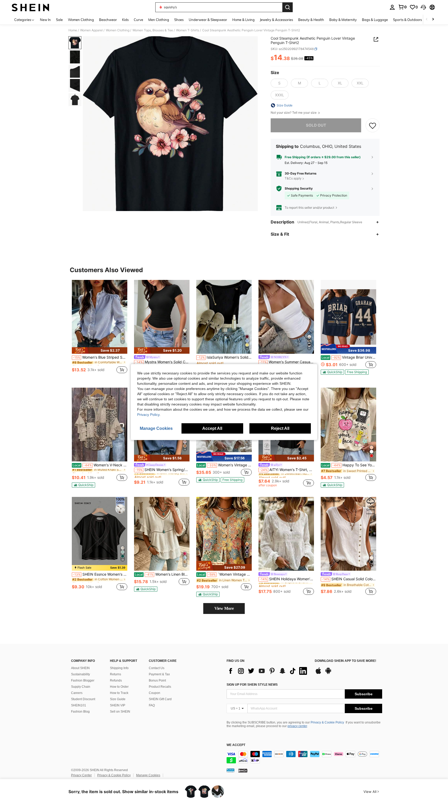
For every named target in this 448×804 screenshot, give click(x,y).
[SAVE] (373, 125)
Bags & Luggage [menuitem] (375, 20)
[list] (268, 671)
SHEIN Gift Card (160, 699)
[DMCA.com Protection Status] (242, 770)
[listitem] (99, 329)
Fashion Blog (80, 711)
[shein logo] (30, 7)
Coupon (154, 693)
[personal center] (392, 7)
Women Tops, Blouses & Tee (152, 30)
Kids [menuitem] (125, 20)
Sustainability (80, 674)
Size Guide (117, 699)
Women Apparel (91, 30)
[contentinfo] (304, 757)
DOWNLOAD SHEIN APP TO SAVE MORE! (345, 661)
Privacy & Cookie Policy (327, 722)
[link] (402, 7)
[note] (99, 350)
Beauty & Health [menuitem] (311, 20)
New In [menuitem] (45, 20)
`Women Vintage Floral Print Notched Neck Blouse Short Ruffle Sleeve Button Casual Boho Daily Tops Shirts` (224, 574)
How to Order (119, 687)
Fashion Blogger (82, 680)
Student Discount (83, 699)
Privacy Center (81, 775)
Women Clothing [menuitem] (81, 20)
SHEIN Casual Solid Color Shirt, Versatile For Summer (349, 579)
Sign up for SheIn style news (252, 684)
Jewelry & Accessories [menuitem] (276, 20)
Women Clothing (117, 30)
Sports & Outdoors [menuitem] (407, 20)
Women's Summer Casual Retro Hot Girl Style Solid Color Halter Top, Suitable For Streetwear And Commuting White (287, 362)
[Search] (287, 7)
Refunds (116, 680)
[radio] (279, 83)
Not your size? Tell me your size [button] (294, 112)
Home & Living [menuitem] (243, 20)
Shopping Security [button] (299, 188)
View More (224, 608)
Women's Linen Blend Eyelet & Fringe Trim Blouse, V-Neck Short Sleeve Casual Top (162, 574)
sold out (316, 125)
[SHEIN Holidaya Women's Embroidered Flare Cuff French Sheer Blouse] (286, 534)
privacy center (297, 726)
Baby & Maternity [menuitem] (343, 20)
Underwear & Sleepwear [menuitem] (208, 20)
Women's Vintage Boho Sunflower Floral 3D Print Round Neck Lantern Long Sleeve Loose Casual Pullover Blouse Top (224, 465)
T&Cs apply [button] (293, 178)
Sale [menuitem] (59, 20)
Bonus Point (157, 680)
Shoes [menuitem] (179, 20)
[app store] (318, 673)
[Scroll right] (433, 20)
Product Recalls (160, 687)
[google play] (328, 673)
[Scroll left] (427, 20)
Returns (115, 674)
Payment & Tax (159, 674)
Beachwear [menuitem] (108, 20)
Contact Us (156, 668)
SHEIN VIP (117, 705)
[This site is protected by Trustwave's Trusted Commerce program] (230, 770)
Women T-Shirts (187, 30)
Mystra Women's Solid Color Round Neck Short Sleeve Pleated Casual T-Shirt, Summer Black (162, 362)
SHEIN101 (78, 705)
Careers (76, 693)
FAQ (152, 705)
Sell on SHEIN (120, 711)
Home (72, 30)
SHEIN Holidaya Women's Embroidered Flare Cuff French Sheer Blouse (287, 579)
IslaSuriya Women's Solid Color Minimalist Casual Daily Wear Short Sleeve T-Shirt (224, 357)
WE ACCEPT (236, 745)
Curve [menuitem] (138, 20)
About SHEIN (80, 668)
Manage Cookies (148, 775)
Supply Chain (80, 687)
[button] (423, 7)
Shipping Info (119, 668)
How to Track (119, 693)
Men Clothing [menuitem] (158, 20)
